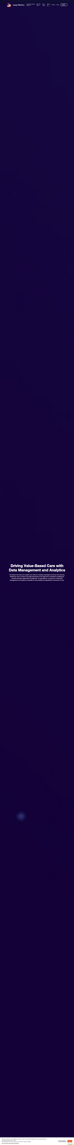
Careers (53, 4)
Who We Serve (39, 5)
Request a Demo (64, 5)
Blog (58, 4)
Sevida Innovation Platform (31, 5)
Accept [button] (69, 1141)
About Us (48, 5)
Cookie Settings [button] (62, 1141)
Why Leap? (43, 5)
